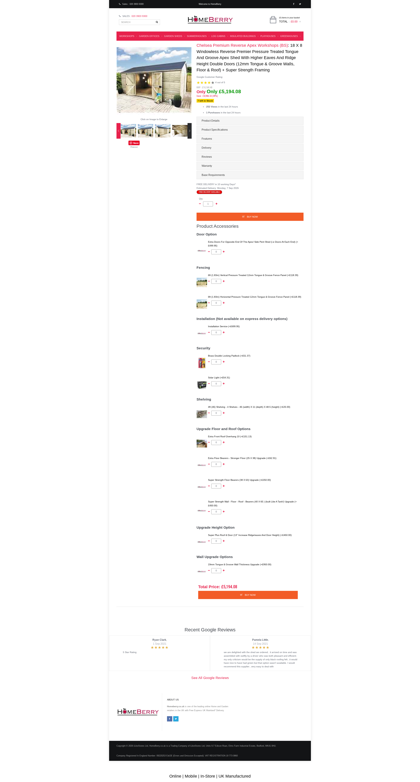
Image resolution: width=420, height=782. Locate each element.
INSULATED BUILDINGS (243, 36)
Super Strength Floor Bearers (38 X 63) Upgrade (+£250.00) (239, 480)
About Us (197, 765)
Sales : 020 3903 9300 (133, 4)
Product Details (211, 120)
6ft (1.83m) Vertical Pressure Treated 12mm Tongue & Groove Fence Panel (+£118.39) (253, 275)
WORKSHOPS (126, 36)
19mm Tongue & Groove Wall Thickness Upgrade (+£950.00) (239, 564)
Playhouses (267, 36)
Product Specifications (215, 129)
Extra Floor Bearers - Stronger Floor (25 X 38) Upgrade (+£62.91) (242, 458)
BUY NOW (252, 216)
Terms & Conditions (216, 765)
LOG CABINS (218, 36)
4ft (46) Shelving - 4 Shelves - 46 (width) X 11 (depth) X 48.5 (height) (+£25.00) (249, 407)
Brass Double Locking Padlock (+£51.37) (229, 355)
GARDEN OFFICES (149, 36)
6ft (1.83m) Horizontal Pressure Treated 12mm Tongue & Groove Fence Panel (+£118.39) (254, 297)
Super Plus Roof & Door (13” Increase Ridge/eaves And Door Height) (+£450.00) (250, 535)
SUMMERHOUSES (197, 36)
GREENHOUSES (289, 36)
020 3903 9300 (139, 16)
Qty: (201, 198)
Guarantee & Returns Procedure (246, 765)
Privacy (282, 765)
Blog (186, 765)
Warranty (207, 165)
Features (207, 138)
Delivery (206, 147)
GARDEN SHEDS (173, 36)
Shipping (270, 765)
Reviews (207, 156)
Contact (295, 765)
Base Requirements (213, 175)
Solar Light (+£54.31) (219, 377)
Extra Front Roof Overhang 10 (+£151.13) (230, 436)
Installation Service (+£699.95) (224, 326)
